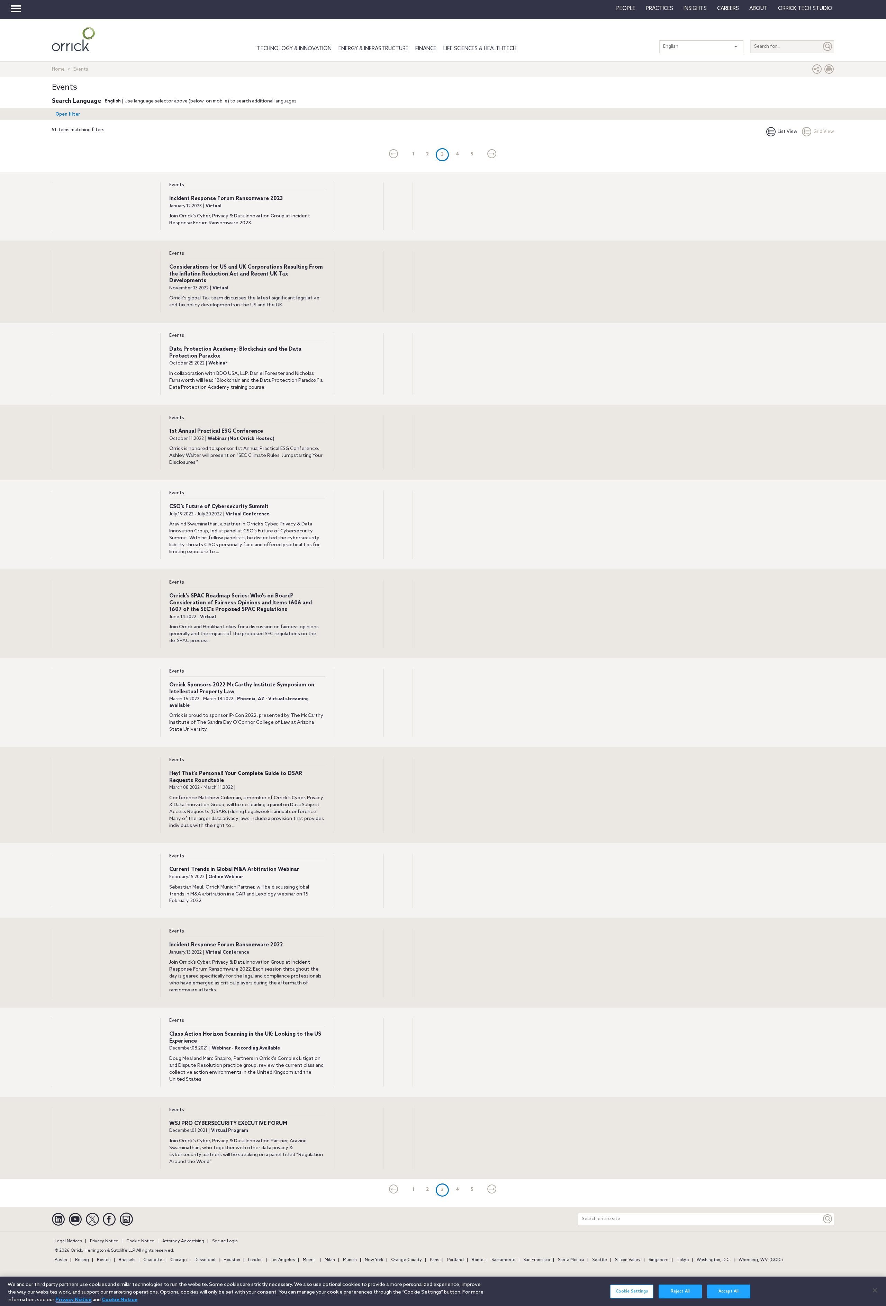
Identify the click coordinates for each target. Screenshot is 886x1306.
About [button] (758, 9)
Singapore (659, 1260)
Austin (61, 1260)
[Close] (875, 1290)
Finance (425, 49)
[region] (443, 1291)
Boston (104, 1260)
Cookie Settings (632, 1291)
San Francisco (536, 1260)
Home (58, 69)
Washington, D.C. (714, 1260)
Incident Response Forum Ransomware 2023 (226, 199)
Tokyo (683, 1260)
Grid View (823, 131)
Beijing (82, 1260)
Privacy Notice (104, 1241)
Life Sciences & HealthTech (479, 49)
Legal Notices (68, 1241)
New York (374, 1260)
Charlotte (152, 1260)
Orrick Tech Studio (805, 9)
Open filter (67, 114)
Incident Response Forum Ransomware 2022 (226, 945)
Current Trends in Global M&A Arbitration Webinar (234, 869)
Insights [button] (695, 9)
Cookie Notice (140, 1241)
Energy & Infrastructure (373, 49)
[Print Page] (829, 70)
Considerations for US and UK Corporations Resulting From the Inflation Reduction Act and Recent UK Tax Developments (246, 274)
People (625, 9)
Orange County (406, 1260)
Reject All (680, 1291)
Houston (232, 1260)
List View (787, 131)
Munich (350, 1260)
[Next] (492, 154)
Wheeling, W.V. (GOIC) (761, 1260)
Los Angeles (283, 1260)
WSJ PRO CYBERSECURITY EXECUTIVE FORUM (228, 1123)
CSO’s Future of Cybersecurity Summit (219, 507)
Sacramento (503, 1260)
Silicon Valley (628, 1260)
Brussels (127, 1260)
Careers (728, 9)
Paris (434, 1260)
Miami (309, 1260)
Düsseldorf (205, 1260)
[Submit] (828, 46)
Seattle (599, 1260)
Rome (477, 1260)
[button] (817, 70)
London (255, 1260)
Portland (455, 1260)
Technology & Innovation (294, 49)
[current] (393, 154)
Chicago (178, 1260)
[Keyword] (828, 1219)
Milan (330, 1260)
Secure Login (225, 1241)
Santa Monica (571, 1260)
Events (176, 185)
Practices (659, 9)
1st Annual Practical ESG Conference (216, 431)
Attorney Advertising (183, 1241)
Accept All (728, 1291)
